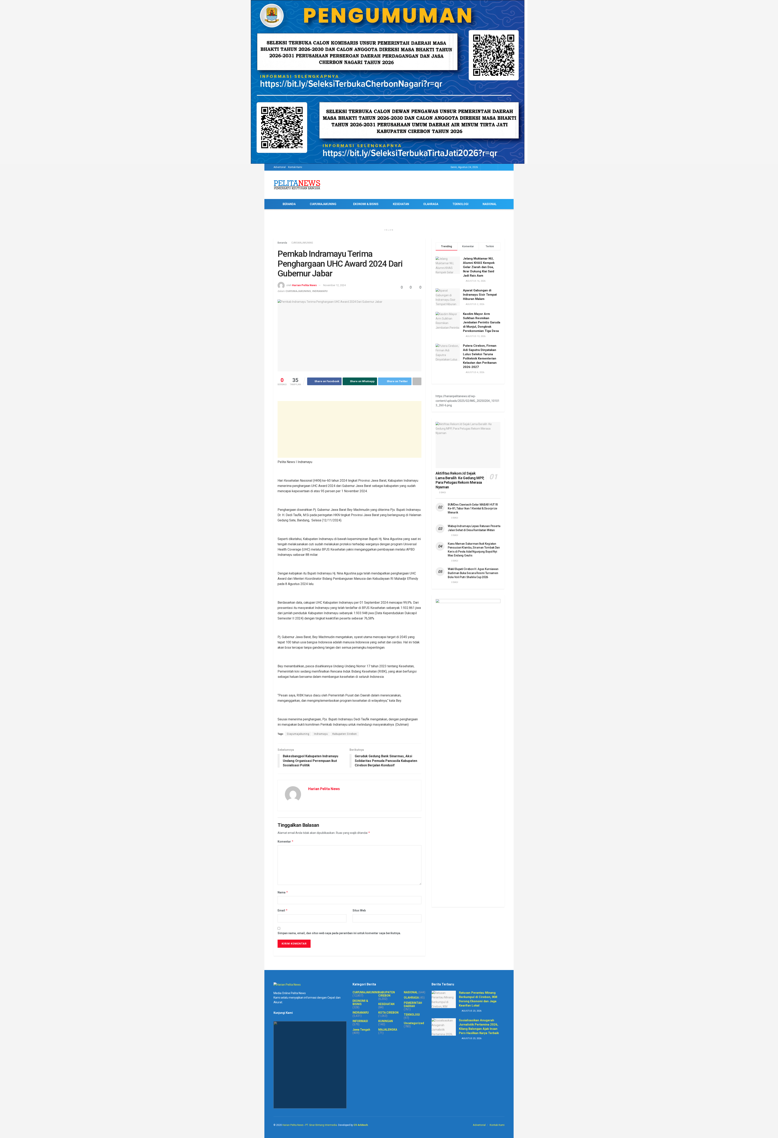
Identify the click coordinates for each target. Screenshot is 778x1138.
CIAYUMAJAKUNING (323, 204)
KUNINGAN (385, 1021)
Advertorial (280, 167)
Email (283, 910)
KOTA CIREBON (388, 1012)
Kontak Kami (295, 167)
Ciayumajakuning (298, 734)
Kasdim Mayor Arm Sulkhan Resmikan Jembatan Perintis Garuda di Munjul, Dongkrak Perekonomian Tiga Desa (481, 322)
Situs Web (359, 910)
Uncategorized (414, 1023)
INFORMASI (360, 1021)
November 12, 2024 (334, 285)
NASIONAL (490, 204)
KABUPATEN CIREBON (386, 994)
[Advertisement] (349, 429)
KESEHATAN (401, 204)
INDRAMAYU (320, 291)
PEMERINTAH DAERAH (413, 1004)
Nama (283, 892)
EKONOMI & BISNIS (365, 204)
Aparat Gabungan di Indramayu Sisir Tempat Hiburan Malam (480, 295)
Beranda (282, 242)
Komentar (286, 841)
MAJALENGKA (387, 1029)
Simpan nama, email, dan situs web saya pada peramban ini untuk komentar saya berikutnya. (339, 933)
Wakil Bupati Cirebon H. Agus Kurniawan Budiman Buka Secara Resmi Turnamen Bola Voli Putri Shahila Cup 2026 (473, 573)
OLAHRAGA (430, 204)
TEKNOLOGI (460, 204)
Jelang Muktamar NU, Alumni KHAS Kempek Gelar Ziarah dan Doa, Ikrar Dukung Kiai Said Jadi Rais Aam (479, 267)
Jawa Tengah (361, 1029)
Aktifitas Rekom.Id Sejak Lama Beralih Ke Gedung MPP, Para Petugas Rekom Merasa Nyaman (460, 480)
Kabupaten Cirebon (344, 734)
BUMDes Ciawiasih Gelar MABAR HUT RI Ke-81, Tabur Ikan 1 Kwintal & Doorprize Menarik (473, 508)
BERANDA (289, 204)
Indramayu (321, 734)
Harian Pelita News (304, 285)
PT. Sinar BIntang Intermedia (321, 1125)
